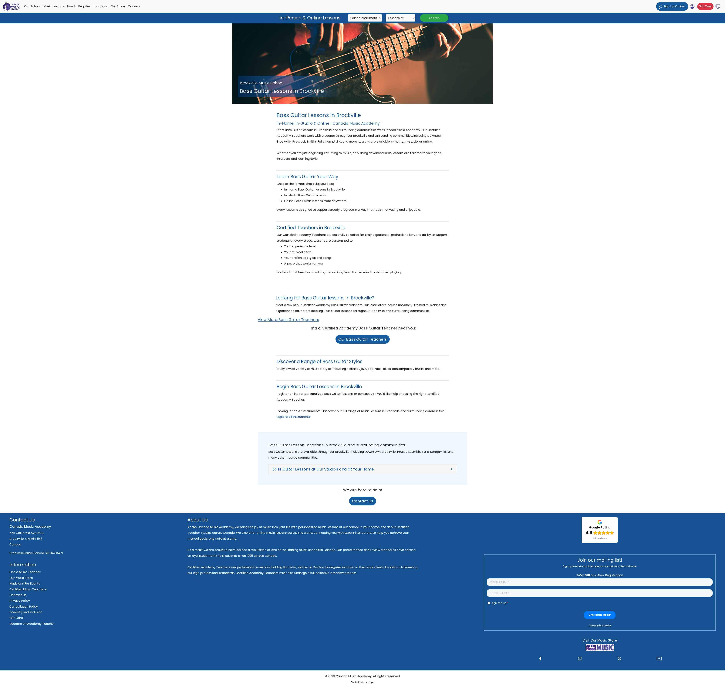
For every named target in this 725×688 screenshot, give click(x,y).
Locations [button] (100, 6)
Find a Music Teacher (25, 572)
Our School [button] (32, 6)
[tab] (362, 469)
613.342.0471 (54, 553)
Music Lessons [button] (53, 6)
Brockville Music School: (27, 553)
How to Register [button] (78, 6)
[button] (362, 469)
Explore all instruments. (294, 417)
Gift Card (705, 6)
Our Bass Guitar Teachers (362, 339)
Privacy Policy (19, 601)
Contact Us (362, 501)
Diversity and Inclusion (25, 612)
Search (434, 18)
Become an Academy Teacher (32, 624)
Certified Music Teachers (27, 589)
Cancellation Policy (23, 606)
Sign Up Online (674, 6)
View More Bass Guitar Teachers (288, 319)
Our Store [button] (118, 6)
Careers (134, 6)
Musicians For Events (24, 583)
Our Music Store (21, 578)
